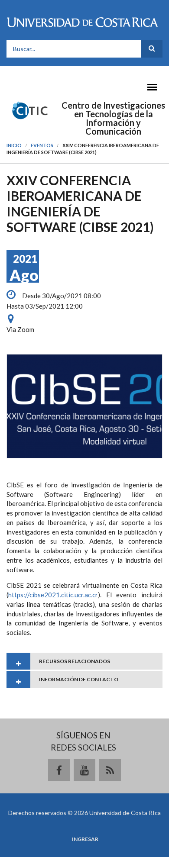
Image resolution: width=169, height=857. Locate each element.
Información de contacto (78, 679)
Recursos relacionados (74, 661)
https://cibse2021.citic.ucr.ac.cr (53, 595)
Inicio (14, 145)
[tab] (84, 661)
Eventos (42, 145)
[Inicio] (30, 109)
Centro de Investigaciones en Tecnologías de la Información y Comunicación (113, 118)
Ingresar (85, 839)
